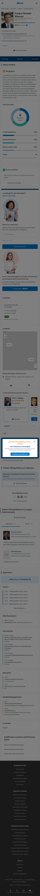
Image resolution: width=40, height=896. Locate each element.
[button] (20, 454)
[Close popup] (34, 441)
